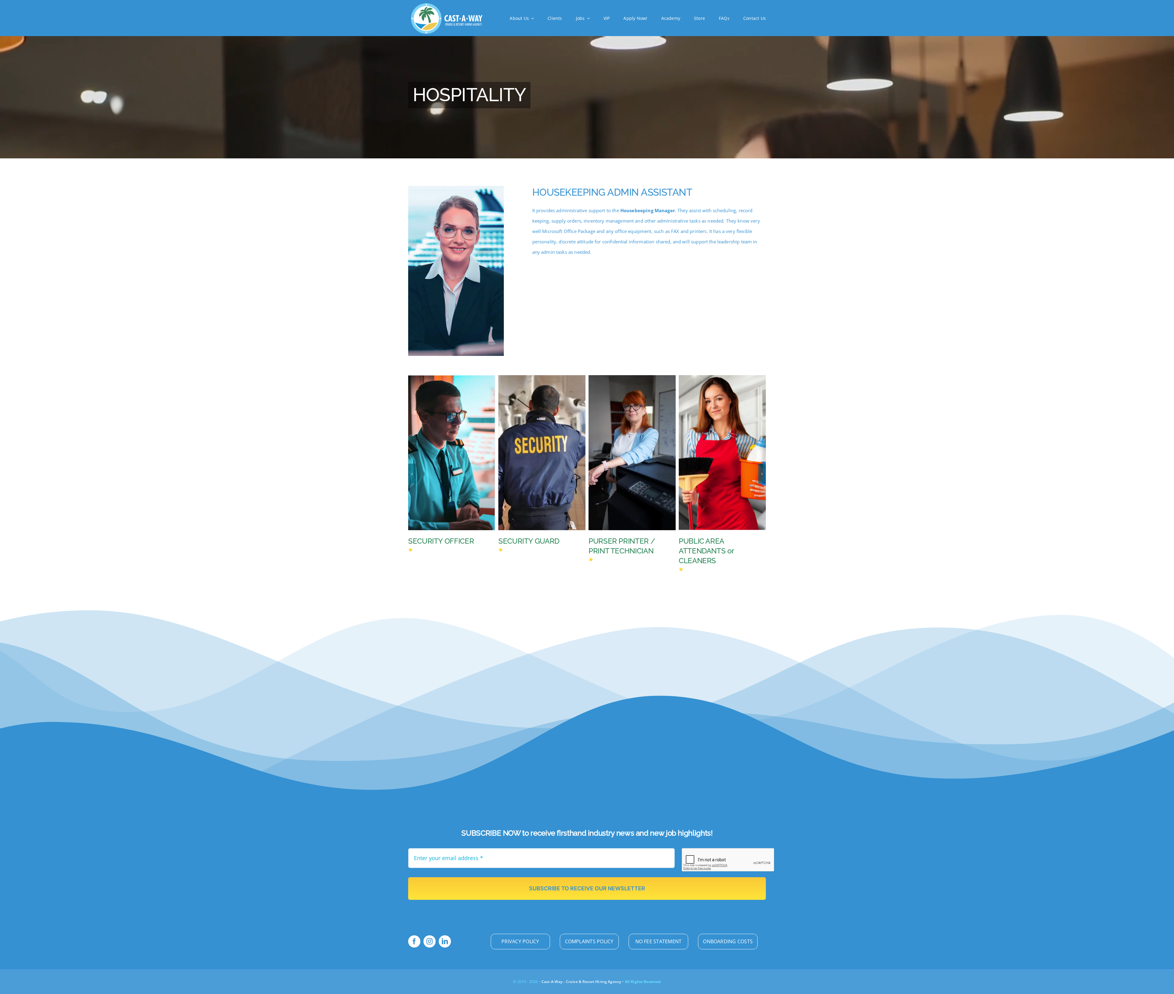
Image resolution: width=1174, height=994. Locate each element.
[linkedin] (445, 941)
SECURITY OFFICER (711, 541)
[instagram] (429, 941)
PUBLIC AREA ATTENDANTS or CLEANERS (525, 551)
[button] (412, 474)
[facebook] (414, 941)
